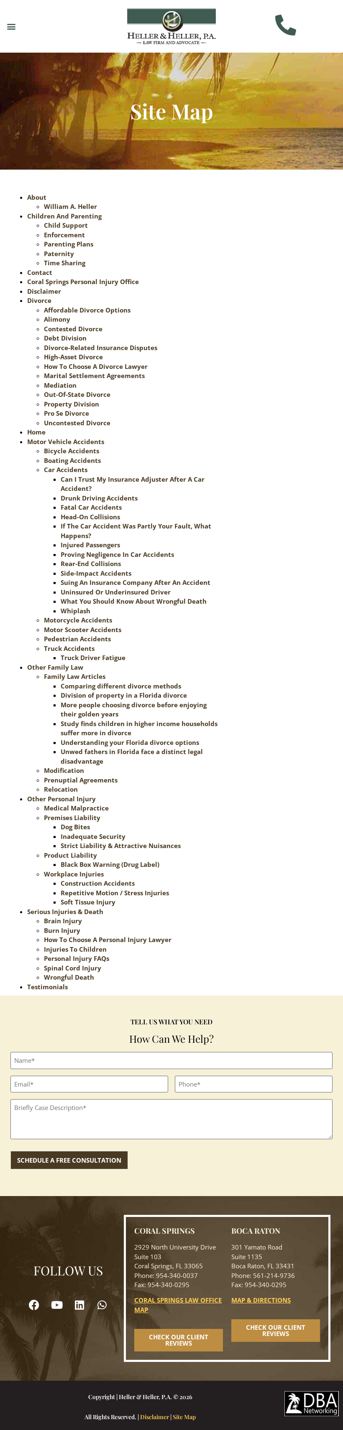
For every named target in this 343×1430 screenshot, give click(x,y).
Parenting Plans (68, 244)
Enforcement (64, 235)
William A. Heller (70, 206)
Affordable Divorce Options (87, 310)
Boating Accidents (72, 460)
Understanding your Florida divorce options (130, 742)
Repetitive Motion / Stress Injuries (115, 893)
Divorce (39, 300)
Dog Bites (75, 827)
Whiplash (75, 611)
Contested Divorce (73, 329)
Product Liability (70, 855)
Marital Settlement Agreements (94, 375)
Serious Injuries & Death (65, 911)
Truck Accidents (69, 648)
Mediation (60, 385)
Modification (64, 770)
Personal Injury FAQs (76, 958)
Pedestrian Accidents (77, 639)
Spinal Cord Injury (72, 968)
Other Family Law (55, 667)
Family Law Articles (74, 676)
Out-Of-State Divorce (77, 394)
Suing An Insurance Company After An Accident (135, 582)
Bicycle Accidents (71, 451)
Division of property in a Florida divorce (124, 695)
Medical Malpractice (76, 808)
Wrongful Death (69, 977)
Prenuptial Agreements (81, 780)
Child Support (66, 225)
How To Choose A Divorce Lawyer (96, 366)
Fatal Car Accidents (91, 507)
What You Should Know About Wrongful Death (134, 601)
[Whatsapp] (102, 1305)
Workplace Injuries (74, 874)
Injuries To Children (75, 949)
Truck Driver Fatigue (93, 657)
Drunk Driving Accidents (99, 498)
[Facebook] (34, 1305)
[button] (11, 26)
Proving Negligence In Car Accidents (117, 554)
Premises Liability (72, 817)
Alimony (57, 319)
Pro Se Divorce (66, 413)
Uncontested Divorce (77, 423)
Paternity (59, 253)
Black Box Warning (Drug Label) (110, 864)
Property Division (71, 404)
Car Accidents (65, 469)
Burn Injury (62, 930)
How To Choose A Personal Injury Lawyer (108, 939)
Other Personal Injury (61, 799)
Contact (39, 272)
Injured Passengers (90, 545)
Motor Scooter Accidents (82, 629)
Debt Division (65, 338)
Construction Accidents (98, 883)
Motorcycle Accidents (78, 620)
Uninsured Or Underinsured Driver (116, 592)
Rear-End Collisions (91, 563)
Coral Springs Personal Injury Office (83, 281)
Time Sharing (64, 263)
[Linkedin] (79, 1305)
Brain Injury (63, 921)
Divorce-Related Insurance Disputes (100, 347)
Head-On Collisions (90, 517)
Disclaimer (44, 291)
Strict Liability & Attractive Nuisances (121, 845)
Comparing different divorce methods (121, 686)
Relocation (61, 789)
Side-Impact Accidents (96, 573)
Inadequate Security (93, 836)
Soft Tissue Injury (88, 902)
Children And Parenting (64, 216)
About (36, 197)
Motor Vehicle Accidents (65, 441)
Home (36, 432)
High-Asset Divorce (73, 357)
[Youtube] (56, 1305)
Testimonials (47, 987)
